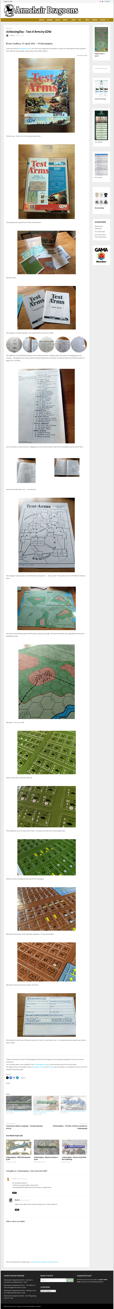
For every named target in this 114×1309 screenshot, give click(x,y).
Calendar (50, 20)
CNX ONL (57, 20)
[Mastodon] (109, 1)
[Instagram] (105, 1)
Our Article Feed (100, 232)
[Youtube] (102, 1)
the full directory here (96, 1282)
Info (79, 20)
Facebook (36, 1067)
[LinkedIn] (107, 1)
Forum (74, 20)
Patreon (94, 20)
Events (65, 20)
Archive (41, 20)
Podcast (102, 20)
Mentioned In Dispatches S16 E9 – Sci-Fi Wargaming (20, 1296)
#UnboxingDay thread (41, 1064)
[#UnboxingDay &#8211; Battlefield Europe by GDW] (19, 1103)
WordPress (32, 1306)
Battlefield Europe (25, 48)
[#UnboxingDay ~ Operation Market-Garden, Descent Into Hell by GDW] (46, 1103)
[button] (14, 345)
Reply (14, 1192)
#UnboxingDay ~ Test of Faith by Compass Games (73, 1111)
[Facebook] (100, 1)
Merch (87, 20)
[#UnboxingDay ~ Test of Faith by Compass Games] (73, 1103)
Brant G (12, 35)
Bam (39, 1306)
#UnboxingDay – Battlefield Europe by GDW (16, 1111)
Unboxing (9, 28)
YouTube (50, 1067)
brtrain (14, 1179)
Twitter (42, 1067)
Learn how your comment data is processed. (45, 1262)
